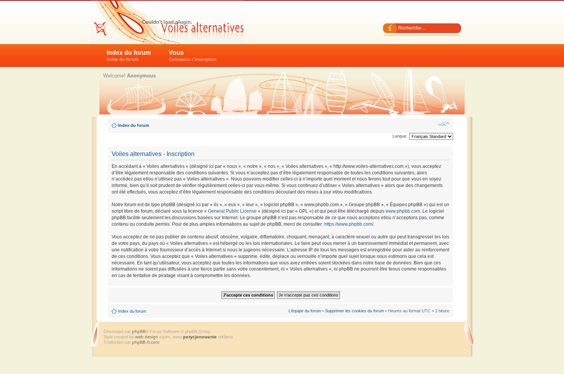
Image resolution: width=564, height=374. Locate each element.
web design (147, 337)
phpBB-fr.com (145, 342)
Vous (192, 55)
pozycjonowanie (200, 337)
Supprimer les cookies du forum (354, 310)
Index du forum (129, 55)
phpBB (138, 331)
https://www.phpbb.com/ (348, 224)
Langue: (399, 136)
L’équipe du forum (305, 310)
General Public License (232, 211)
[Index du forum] (167, 22)
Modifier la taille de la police (443, 123)
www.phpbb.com (403, 211)
